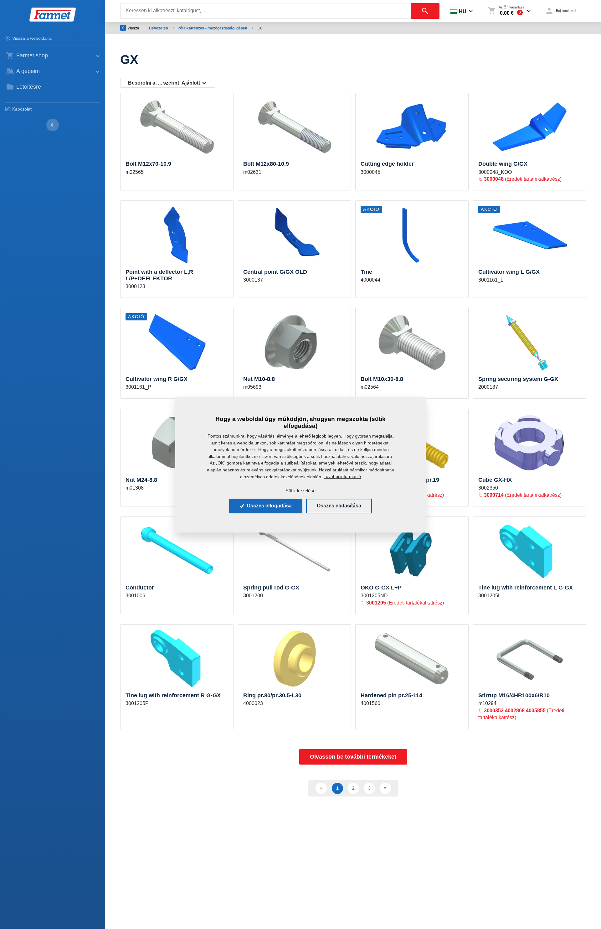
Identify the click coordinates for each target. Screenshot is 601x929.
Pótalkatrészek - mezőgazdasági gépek (212, 28)
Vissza (133, 28)
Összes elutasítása (339, 505)
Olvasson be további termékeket (353, 757)
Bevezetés (159, 28)
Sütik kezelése (300, 490)
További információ (342, 476)
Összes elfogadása (268, 505)
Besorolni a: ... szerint (164, 83)
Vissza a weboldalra (32, 38)
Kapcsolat (22, 109)
